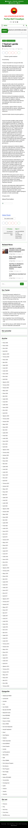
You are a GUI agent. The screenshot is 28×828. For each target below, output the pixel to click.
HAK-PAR (15, 1)
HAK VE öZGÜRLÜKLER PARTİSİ (14, 16)
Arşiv (19, 3)
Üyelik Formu (13, 3)
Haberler (22, 1)
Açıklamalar (9, 1)
